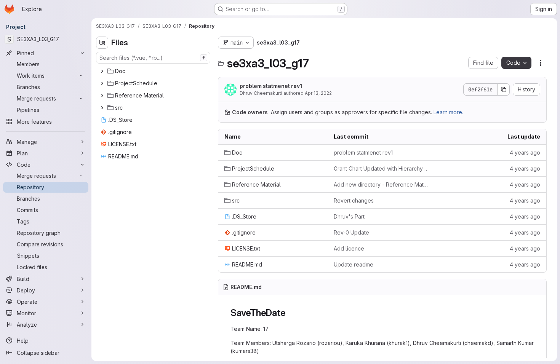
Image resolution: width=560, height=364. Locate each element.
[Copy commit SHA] (504, 89)
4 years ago (525, 152)
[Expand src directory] (102, 107)
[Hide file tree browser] (102, 43)
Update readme (353, 264)
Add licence (349, 248)
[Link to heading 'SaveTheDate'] (290, 312)
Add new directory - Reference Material (382, 184)
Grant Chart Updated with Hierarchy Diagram (382, 168)
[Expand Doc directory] (102, 71)
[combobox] (153, 58)
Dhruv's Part (349, 216)
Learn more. (448, 112)
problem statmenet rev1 (271, 86)
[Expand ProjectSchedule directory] (102, 83)
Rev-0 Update (351, 232)
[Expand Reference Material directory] (102, 95)
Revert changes (354, 200)
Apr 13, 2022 (318, 93)
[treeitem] (154, 71)
